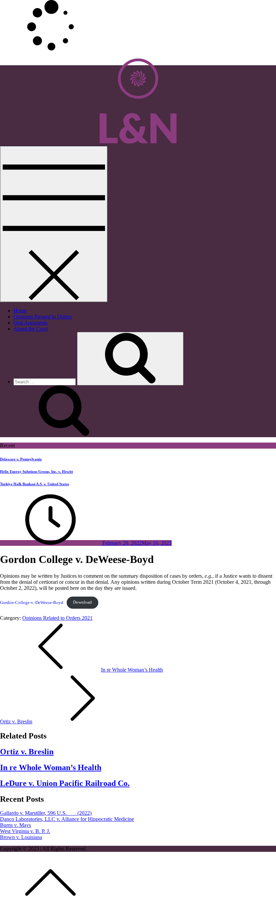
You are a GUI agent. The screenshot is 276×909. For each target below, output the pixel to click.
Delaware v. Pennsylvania (21, 459)
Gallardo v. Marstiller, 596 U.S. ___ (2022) (46, 813)
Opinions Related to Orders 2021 (57, 618)
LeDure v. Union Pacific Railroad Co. (65, 783)
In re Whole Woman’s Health (50, 767)
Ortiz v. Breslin (27, 751)
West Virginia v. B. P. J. (25, 831)
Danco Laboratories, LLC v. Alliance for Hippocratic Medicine (67, 819)
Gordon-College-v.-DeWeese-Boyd (31, 602)
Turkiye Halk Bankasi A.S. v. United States (34, 484)
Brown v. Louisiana (21, 837)
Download (82, 602)
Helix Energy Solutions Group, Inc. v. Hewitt (36, 471)
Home (20, 310)
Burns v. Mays (15, 825)
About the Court (30, 329)
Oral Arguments (30, 323)
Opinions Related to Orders (42, 316)
